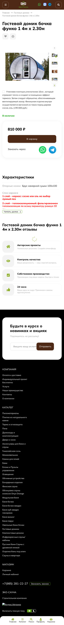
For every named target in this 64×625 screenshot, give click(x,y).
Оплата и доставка (11, 375)
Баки (4, 463)
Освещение (8, 474)
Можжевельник (10, 455)
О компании (8, 398)
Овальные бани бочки (13, 525)
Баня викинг (8, 517)
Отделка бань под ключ (14, 551)
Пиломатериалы (10, 413)
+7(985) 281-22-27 (15, 583)
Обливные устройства (13, 478)
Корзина (6, 570)
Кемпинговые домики (13, 533)
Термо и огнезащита (12, 424)
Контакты (7, 394)
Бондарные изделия (12, 482)
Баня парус (8, 521)
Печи (4, 428)
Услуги (5, 386)
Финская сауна (9, 486)
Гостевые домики (21, 13)
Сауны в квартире (11, 555)
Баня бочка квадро (11, 505)
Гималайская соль (11, 451)
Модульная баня (10, 497)
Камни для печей (10, 459)
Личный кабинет (10, 574)
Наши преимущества (12, 390)
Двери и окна (9, 439)
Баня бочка (8, 501)
